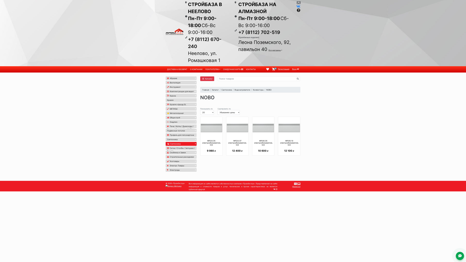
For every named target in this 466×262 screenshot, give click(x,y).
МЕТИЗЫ (173, 109)
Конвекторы (258, 90)
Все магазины (275, 50)
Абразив (173, 78)
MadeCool (296, 187)
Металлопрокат (176, 113)
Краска (172, 96)
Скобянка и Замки (177, 152)
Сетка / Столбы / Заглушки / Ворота (181, 149)
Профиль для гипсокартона (181, 135)
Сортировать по (224, 109)
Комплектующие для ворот (181, 91)
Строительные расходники (181, 157)
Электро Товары (176, 166)
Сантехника (172, 139)
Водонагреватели (242, 90)
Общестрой (174, 118)
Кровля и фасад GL (177, 104)
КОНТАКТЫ (251, 69)
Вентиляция (174, 83)
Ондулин (173, 122)
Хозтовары (174, 161)
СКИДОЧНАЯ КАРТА (232, 69)
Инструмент (175, 87)
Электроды (174, 170)
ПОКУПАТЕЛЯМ (212, 69)
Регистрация (283, 69)
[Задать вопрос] (298, 10)
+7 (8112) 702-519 (259, 32)
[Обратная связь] (298, 3)
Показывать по (206, 109)
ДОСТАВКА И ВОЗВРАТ (177, 69)
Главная (205, 90)
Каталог (208, 79)
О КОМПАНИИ (196, 69)
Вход (294, 69)
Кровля (170, 100)
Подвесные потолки (176, 131)
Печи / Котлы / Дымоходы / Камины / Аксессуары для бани (181, 127)
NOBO (268, 90)
